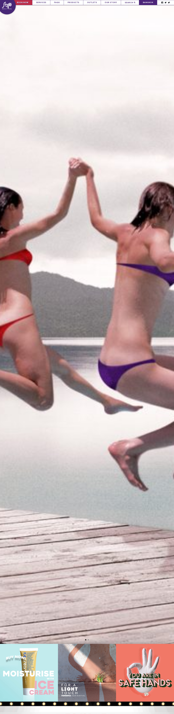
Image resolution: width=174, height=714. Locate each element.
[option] (87, 326)
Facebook (162, 2)
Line (165, 2)
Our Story (111, 2)
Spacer (158, 2)
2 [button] (88, 639)
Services (41, 2)
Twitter (169, 2)
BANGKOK (148, 2)
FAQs (57, 2)
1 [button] (85, 639)
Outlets (92, 2)
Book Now (22, 2)
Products (73, 2)
